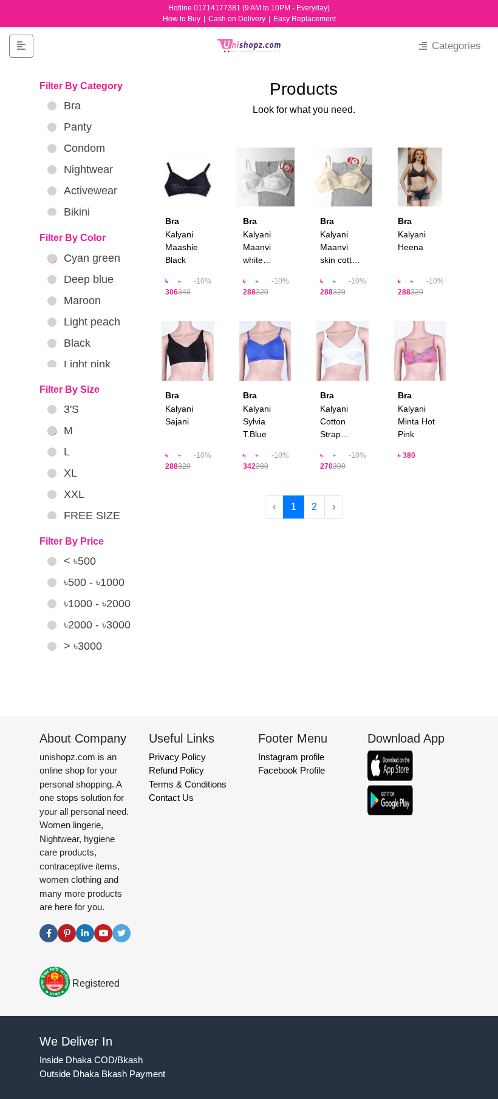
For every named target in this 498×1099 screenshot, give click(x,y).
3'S (71, 409)
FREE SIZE (92, 515)
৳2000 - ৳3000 (97, 625)
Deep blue (89, 279)
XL (70, 473)
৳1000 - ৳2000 (97, 603)
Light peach (92, 322)
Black (77, 343)
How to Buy (182, 19)
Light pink (87, 364)
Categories (455, 46)
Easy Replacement (304, 19)
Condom (84, 148)
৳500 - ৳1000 (94, 582)
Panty (78, 127)
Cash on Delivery (237, 19)
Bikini (77, 212)
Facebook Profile (291, 770)
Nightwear (88, 169)
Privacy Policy (177, 757)
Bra (72, 106)
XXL (74, 494)
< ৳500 (80, 561)
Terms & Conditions (188, 784)
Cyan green (92, 258)
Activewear (90, 191)
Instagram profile (291, 757)
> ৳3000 (83, 646)
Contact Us (171, 797)
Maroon (82, 300)
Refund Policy (176, 770)
